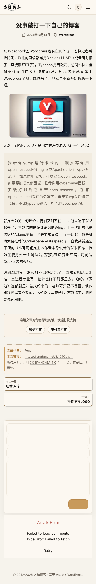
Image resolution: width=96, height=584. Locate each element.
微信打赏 (35, 329)
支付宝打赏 (59, 329)
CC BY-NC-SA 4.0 (43, 362)
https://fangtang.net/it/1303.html (49, 356)
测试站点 (38, 254)
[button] (48, 115)
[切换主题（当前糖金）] (78, 7)
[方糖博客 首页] (12, 7)
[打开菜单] (87, 7)
